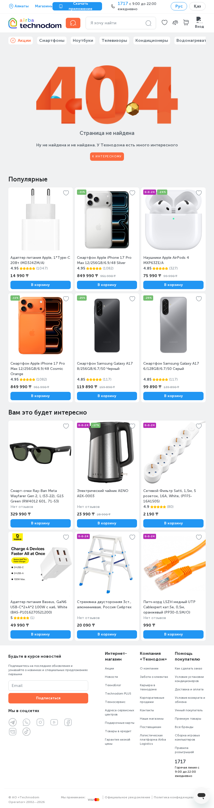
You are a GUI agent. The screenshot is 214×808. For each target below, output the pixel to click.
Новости (111, 677)
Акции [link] (24, 40)
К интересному (107, 156)
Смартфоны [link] (51, 40)
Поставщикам (150, 727)
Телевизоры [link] (114, 40)
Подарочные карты (119, 723)
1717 (180, 762)
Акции (109, 668)
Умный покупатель (189, 710)
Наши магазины (152, 718)
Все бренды (184, 727)
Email (17, 685)
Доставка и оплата (189, 689)
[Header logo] (34, 23)
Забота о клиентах (154, 677)
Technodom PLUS (118, 693)
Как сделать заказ (188, 668)
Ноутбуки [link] (83, 40)
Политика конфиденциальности (180, 797)
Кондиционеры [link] (151, 40)
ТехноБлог (113, 685)
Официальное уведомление (127, 797)
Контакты (147, 710)
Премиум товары (188, 718)
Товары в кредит (118, 731)
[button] (164, 23)
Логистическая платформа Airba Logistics (153, 739)
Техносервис (115, 702)
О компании (149, 668)
